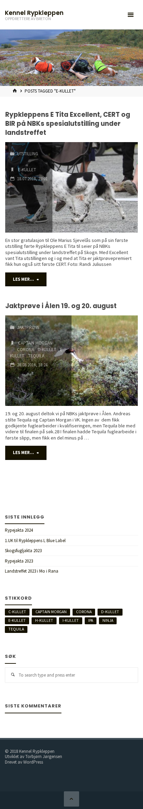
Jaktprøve (28, 327)
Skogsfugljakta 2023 (23, 551)
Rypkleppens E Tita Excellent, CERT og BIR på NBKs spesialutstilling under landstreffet (67, 123)
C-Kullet (17, 611)
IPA (90, 620)
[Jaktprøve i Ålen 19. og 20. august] (105, 360)
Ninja (107, 620)
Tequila (36, 356)
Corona (25, 350)
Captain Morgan (35, 343)
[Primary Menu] (130, 14)
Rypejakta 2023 (19, 561)
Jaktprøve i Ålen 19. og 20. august (61, 306)
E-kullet (27, 170)
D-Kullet (47, 350)
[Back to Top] (71, 798)
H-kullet (44, 620)
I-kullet (70, 620)
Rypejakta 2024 (19, 530)
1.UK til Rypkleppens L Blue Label (35, 540)
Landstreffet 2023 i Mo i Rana (31, 571)
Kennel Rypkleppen (34, 12)
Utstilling (27, 154)
